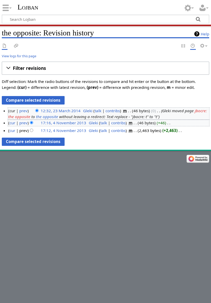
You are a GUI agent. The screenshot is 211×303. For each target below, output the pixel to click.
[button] (105, 68)
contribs (113, 110)
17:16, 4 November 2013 (63, 122)
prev (23, 110)
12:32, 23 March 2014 (61, 110)
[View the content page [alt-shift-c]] (4, 46)
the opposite (47, 116)
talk (98, 110)
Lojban (27, 7)
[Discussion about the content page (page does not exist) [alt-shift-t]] (16, 46)
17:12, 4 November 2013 (63, 130)
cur (12, 122)
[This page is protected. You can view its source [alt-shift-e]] (183, 46)
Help (205, 33)
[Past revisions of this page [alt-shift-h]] (193, 46)
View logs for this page (19, 56)
